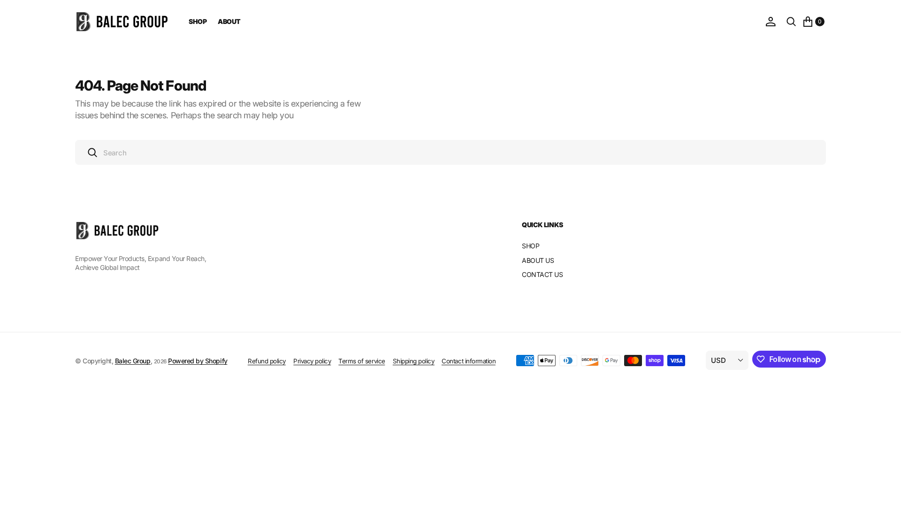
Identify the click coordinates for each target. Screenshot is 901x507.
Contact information (469, 361)
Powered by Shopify (197, 361)
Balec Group (133, 361)
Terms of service (361, 361)
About (229, 21)
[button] (770, 21)
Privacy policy (312, 361)
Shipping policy (414, 361)
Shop (197, 21)
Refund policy (267, 361)
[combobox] (450, 152)
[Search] (791, 21)
